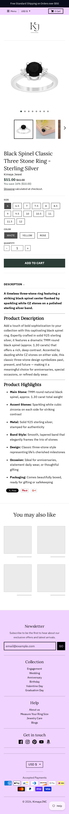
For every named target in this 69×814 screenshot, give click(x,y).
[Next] (65, 127)
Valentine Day (34, 686)
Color (7, 229)
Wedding (34, 673)
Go (61, 646)
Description (13, 284)
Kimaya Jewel (13, 174)
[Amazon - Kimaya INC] (48, 742)
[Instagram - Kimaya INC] (27, 742)
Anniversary (34, 677)
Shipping (9, 189)
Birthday (35, 681)
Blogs (34, 722)
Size (6, 199)
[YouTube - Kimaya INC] (41, 742)
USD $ (24, 11)
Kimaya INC (40, 801)
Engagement (34, 668)
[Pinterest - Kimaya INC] (34, 742)
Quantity (9, 243)
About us (34, 709)
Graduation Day (34, 690)
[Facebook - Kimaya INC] (20, 742)
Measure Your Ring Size (34, 714)
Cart (58, 11)
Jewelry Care (34, 718)
